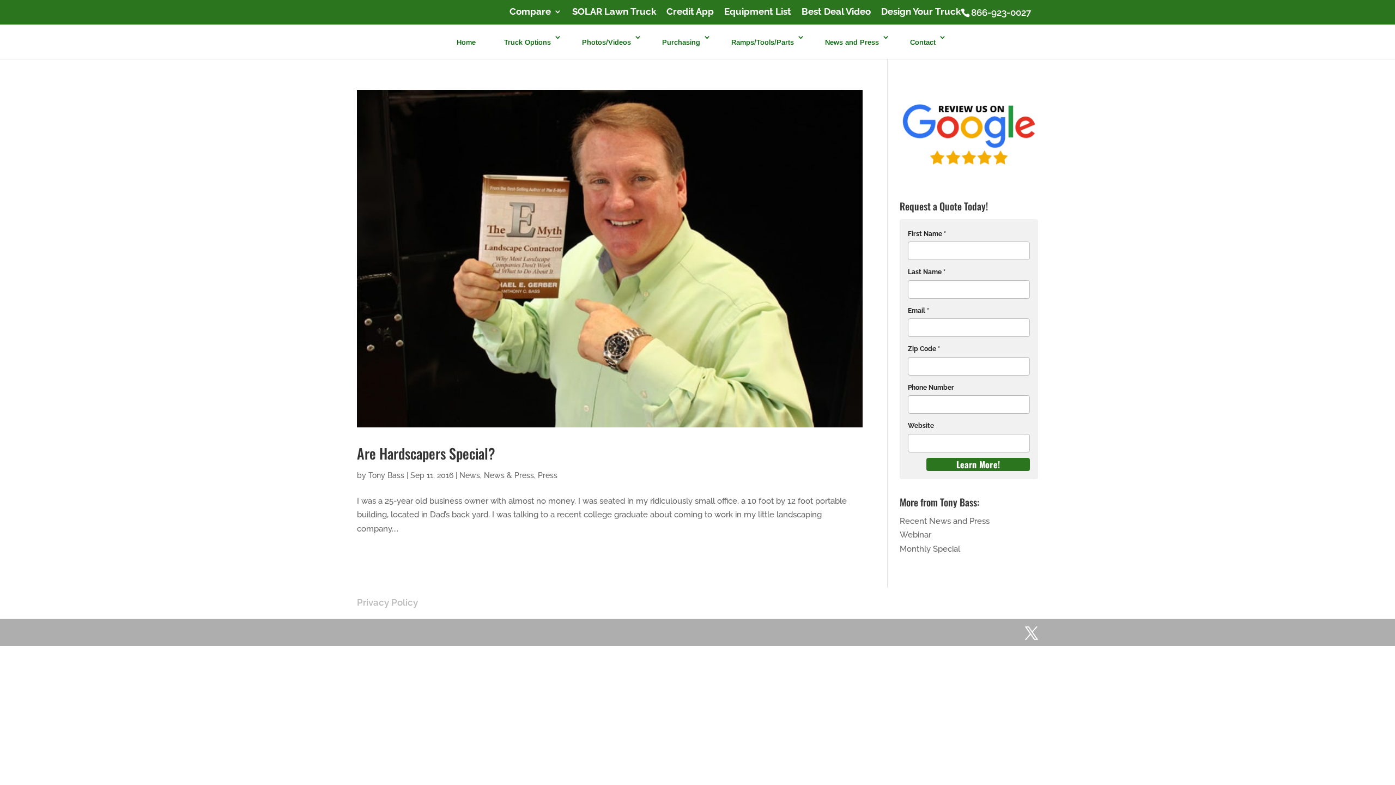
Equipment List (757, 12)
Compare (530, 12)
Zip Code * (924, 349)
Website (921, 426)
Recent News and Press (945, 521)
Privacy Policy (387, 602)
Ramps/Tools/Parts (762, 42)
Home (466, 42)
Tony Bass (386, 475)
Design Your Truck (921, 12)
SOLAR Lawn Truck (614, 12)
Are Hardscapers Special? (426, 453)
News (469, 475)
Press (547, 475)
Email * (918, 311)
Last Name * (926, 272)
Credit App (690, 12)
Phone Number (931, 387)
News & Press (509, 475)
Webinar (915, 535)
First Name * (927, 234)
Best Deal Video (836, 12)
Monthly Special (930, 549)
